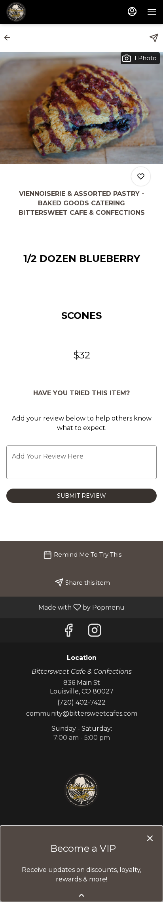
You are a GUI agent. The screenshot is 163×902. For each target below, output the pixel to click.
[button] (9, 37)
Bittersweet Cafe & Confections (81, 790)
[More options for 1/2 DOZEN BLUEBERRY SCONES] (140, 176)
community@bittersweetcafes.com (81, 713)
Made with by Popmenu (65, 607)
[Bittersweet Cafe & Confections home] (42, 12)
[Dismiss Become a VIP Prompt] (149, 838)
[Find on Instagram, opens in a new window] (94, 632)
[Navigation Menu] (152, 12)
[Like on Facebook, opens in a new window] (68, 632)
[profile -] (132, 11)
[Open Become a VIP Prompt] (81, 895)
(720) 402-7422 (81, 702)
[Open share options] (154, 38)
